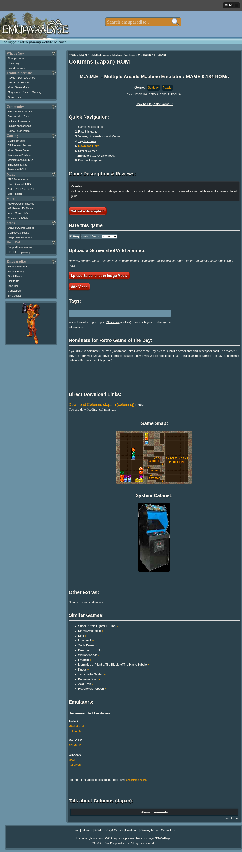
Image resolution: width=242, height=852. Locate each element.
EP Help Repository (19, 252)
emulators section (136, 780)
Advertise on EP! (17, 266)
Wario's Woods (89, 655)
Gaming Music (149, 830)
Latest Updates (16, 68)
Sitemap (87, 830)
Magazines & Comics (20, 237)
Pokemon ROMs (17, 169)
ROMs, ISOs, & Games (21, 77)
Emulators (131, 830)
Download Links (88, 146)
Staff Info (13, 285)
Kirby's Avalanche (90, 631)
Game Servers (16, 140)
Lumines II (86, 640)
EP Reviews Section (19, 145)
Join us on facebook (19, 126)
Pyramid (84, 660)
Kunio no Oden (89, 679)
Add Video (79, 286)
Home (75, 830)
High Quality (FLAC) (19, 184)
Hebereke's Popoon (92, 688)
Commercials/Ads (18, 218)
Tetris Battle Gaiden (92, 674)
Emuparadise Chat (18, 116)
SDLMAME (75, 745)
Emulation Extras (17, 164)
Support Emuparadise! (20, 247)
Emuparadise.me (120, 843)
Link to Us (13, 281)
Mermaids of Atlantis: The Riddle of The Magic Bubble (113, 664)
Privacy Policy (16, 271)
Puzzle (167, 87)
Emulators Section (18, 82)
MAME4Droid (76, 726)
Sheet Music (15, 193)
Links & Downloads (19, 121)
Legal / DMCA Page (159, 838)
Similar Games (87, 151)
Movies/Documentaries (21, 203)
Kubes (83, 669)
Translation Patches (19, 155)
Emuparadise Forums (20, 111)
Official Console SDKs (20, 160)
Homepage (14, 63)
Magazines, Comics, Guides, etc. (27, 92)
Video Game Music (19, 87)
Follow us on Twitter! (19, 130)
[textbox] (143, 21)
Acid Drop (85, 684)
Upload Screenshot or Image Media (99, 275)
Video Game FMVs (19, 213)
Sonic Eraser (87, 645)
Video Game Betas (18, 150)
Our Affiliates (15, 276)
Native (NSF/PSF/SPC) (21, 189)
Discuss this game (90, 160)
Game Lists (14, 97)
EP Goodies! (15, 295)
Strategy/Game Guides (21, 227)
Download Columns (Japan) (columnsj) (101, 405)
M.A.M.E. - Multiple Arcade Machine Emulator (107, 55)
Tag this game (87, 141)
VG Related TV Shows (21, 208)
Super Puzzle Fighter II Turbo (98, 626)
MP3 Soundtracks (18, 179)
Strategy (153, 87)
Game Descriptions (90, 127)
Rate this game (88, 131)
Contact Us (14, 290)
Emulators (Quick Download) (96, 155)
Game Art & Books (18, 232)
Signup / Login (16, 58)
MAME (72, 759)
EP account (113, 322)
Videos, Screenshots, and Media (99, 136)
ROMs (72, 55)
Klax (82, 635)
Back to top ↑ (232, 818)
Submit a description (87, 211)
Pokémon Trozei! (90, 650)
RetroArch (75, 731)
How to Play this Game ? (154, 104)
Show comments (154, 812)
